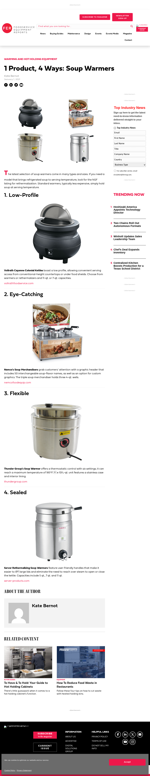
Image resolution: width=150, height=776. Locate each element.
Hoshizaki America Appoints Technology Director (127, 209)
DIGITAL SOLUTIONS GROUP (71, 749)
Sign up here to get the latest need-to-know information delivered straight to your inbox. (129, 117)
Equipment (61, 680)
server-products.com (16, 581)
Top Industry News (126, 128)
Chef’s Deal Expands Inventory (126, 251)
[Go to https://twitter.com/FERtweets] (132, 734)
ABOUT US (70, 737)
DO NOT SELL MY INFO (100, 747)
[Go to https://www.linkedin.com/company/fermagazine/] (125, 734)
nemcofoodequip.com (17, 382)
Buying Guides (9, 680)
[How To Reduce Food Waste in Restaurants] (81, 662)
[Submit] (132, 26)
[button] (95, 17)
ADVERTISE (71, 741)
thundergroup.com (15, 481)
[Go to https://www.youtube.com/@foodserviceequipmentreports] (125, 742)
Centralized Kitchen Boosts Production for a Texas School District (129, 265)
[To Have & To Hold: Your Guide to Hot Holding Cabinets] (28, 662)
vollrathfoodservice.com (19, 283)
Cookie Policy (9, 770)
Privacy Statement (24, 770)
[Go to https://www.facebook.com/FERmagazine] (118, 734)
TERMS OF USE (99, 741)
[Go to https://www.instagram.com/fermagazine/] (132, 742)
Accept (127, 762)
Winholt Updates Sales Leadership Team (128, 238)
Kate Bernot (11, 76)
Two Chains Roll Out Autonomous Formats (127, 224)
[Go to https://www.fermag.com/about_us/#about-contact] (140, 734)
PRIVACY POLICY (100, 737)
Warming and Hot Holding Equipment (30, 59)
